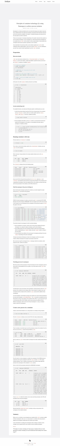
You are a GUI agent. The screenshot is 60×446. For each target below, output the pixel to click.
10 (14, 76)
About (53, 1)
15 (14, 101)
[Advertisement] (30, 10)
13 (14, 99)
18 (14, 388)
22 (14, 393)
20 (14, 391)
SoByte (7, 1)
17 (14, 387)
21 (14, 392)
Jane (35, 443)
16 (14, 386)
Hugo (29, 443)
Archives (40, 1)
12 (14, 78)
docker (15, 426)
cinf (30, 120)
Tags (44, 1)
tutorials (28, 28)
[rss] (30, 440)
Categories (49, 1)
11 (14, 77)
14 (14, 100)
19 (14, 390)
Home (36, 1)
